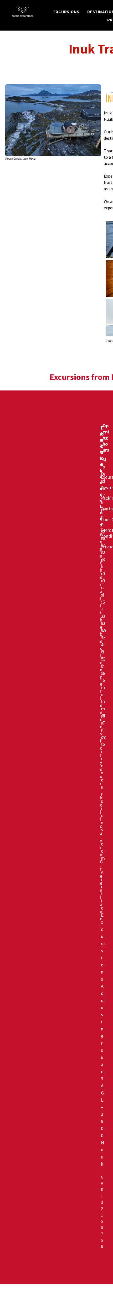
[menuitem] (66, 12)
